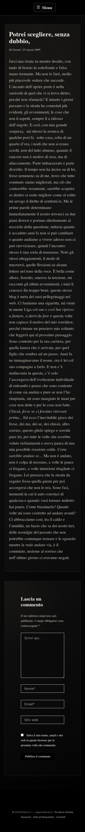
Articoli (37, 817)
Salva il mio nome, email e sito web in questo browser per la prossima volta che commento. (42, 740)
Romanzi (26, 817)
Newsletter (48, 817)
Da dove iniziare (63, 812)
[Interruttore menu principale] (44, 7)
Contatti (60, 817)
